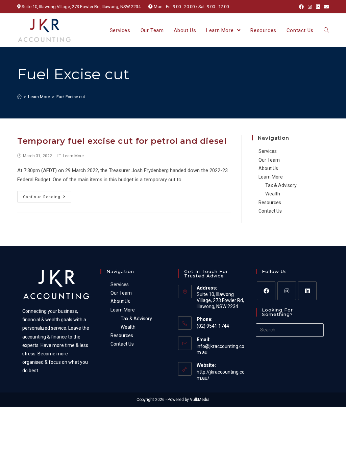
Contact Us (270, 211)
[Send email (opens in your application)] (325, 6)
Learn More (73, 156)
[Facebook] (266, 290)
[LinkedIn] (307, 290)
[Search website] (326, 30)
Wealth (272, 193)
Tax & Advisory (281, 185)
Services (267, 151)
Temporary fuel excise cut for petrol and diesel (121, 141)
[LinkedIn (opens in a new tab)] (318, 6)
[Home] (19, 96)
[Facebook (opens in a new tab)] (301, 6)
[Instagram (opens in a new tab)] (310, 6)
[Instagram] (286, 290)
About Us (268, 168)
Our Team (269, 160)
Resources (269, 202)
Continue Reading (41, 197)
